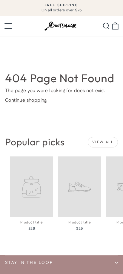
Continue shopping (26, 100)
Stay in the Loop (29, 263)
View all (102, 142)
